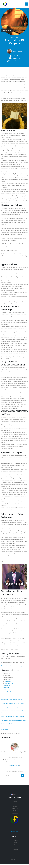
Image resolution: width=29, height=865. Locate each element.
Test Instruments (15, 851)
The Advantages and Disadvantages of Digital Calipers (13, 720)
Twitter (15, 803)
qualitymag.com (8, 693)
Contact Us (15, 849)
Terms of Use (15, 806)
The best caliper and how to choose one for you (12, 665)
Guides (15, 842)
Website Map (15, 813)
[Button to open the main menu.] (26, 4)
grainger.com (7, 687)
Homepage (15, 840)
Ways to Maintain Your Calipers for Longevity (11, 699)
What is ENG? (14, 831)
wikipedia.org (7, 685)
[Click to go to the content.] (14, 71)
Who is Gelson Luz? (14, 765)
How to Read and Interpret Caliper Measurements (12, 716)
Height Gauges (4, 729)
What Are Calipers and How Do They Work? (11, 707)
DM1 (17, 37)
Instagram (15, 801)
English (14, 794)
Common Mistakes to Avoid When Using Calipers (12, 703)
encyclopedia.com (8, 683)
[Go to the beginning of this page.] (14, 781)
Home (12, 37)
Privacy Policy (15, 808)
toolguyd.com (7, 689)
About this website (15, 847)
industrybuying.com (8, 691)
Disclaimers (15, 810)
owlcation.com (7, 681)
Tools (15, 844)
